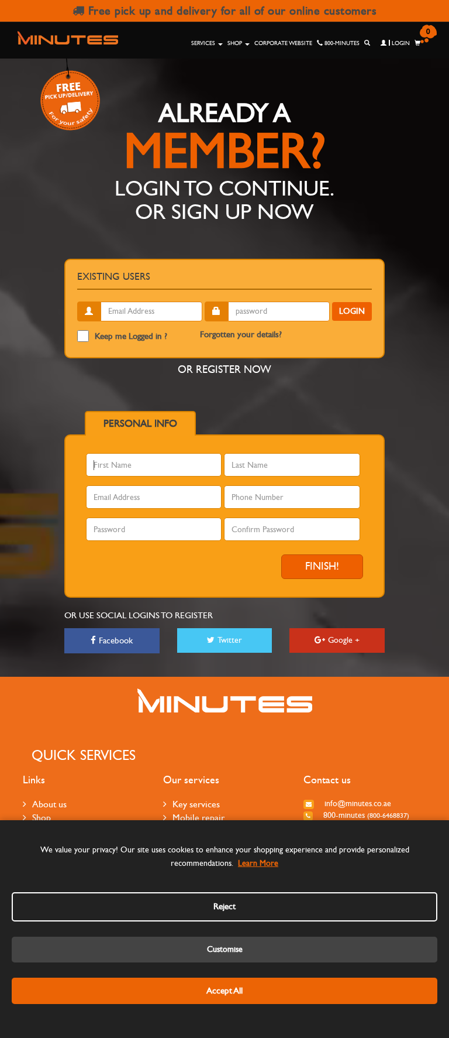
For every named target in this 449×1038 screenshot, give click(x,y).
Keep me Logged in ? (131, 336)
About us (49, 804)
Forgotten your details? (241, 334)
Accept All (224, 990)
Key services (196, 804)
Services (204, 43)
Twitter (229, 640)
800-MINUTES (341, 43)
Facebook (116, 640)
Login (400, 43)
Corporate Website (283, 43)
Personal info (140, 424)
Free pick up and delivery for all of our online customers (230, 11)
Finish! (322, 566)
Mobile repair (198, 817)
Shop (235, 43)
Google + (344, 640)
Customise (225, 949)
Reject (224, 906)
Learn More (258, 863)
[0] (417, 43)
